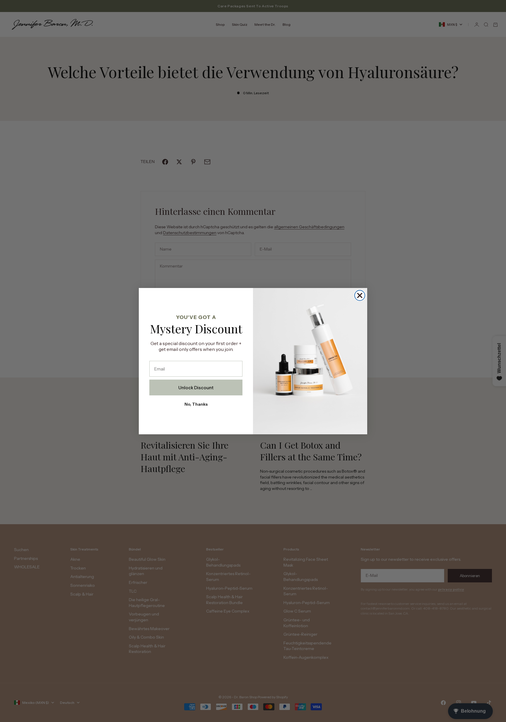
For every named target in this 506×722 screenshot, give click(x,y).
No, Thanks (196, 404)
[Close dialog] (360, 295)
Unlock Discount (195, 387)
